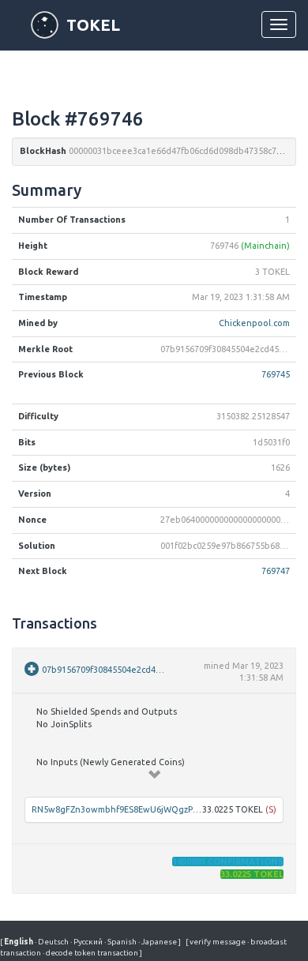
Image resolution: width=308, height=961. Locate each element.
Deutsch (52, 941)
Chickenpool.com (254, 323)
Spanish (121, 941)
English (19, 941)
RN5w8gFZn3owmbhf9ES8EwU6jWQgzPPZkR (122, 809)
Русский (87, 941)
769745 (275, 374)
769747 (275, 571)
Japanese (158, 941)
